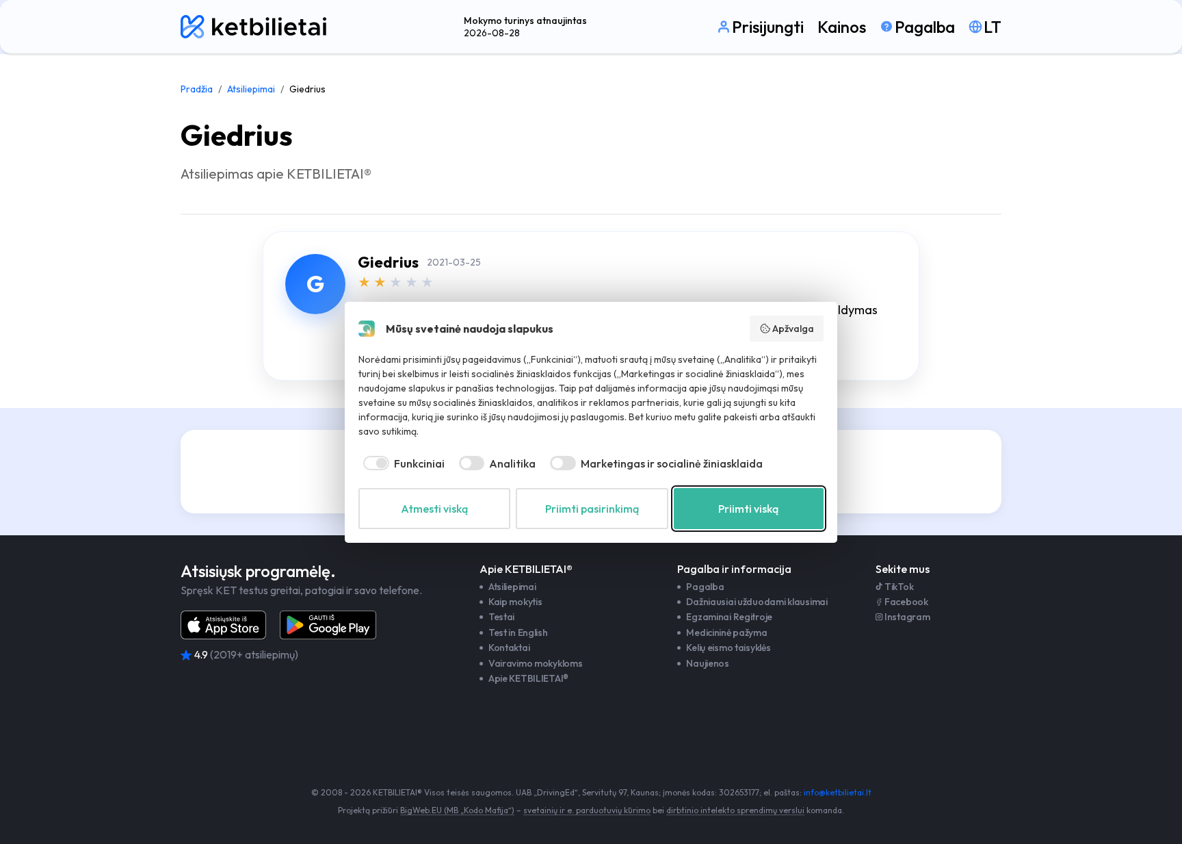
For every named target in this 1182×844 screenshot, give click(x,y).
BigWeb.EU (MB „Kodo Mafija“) (457, 810)
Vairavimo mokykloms (535, 663)
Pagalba (705, 586)
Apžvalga (793, 328)
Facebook (906, 602)
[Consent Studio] (366, 328)
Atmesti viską (434, 508)
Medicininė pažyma (726, 632)
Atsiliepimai (251, 89)
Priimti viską (748, 508)
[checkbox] (401, 463)
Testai (501, 617)
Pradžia (197, 89)
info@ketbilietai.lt (837, 792)
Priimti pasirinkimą (592, 508)
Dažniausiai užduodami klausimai (756, 602)
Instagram (907, 617)
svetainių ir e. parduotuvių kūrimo (587, 810)
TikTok (898, 586)
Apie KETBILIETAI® (528, 678)
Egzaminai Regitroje (729, 617)
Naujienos (707, 663)
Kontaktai (508, 647)
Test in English (518, 632)
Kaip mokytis (515, 602)
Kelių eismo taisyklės (728, 647)
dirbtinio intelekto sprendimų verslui (735, 810)
